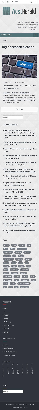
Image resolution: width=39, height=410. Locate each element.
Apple (14, 245)
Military (21, 266)
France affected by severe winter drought (18, 149)
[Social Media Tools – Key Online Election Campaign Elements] (19, 66)
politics (6, 273)
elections (27, 252)
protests (23, 273)
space (16, 280)
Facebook (19, 259)
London (6, 266)
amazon (6, 245)
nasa (28, 266)
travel (5, 283)
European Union (8, 259)
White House (24, 287)
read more (19, 109)
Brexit (5, 249)
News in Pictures (9, 325)
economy (18, 252)
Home (4, 40)
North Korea (14, 269)
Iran (27, 262)
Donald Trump (8, 252)
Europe (21, 256)
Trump (13, 283)
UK (5, 287)
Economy (7, 312)
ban (29, 245)
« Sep (4, 379)
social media (7, 280)
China (12, 249)
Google (6, 262)
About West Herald (9, 355)
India (20, 262)
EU (14, 256)
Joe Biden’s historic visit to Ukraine (16, 210)
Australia (22, 245)
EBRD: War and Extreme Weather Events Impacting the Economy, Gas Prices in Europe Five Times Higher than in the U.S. (20, 133)
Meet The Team (9, 348)
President (14, 273)
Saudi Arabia (7, 276)
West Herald (6, 35)
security (25, 276)
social (32, 276)
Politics (6, 315)
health (13, 262)
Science (6, 328)
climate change (22, 249)
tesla (33, 280)
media (14, 266)
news (5, 269)
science (17, 276)
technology (25, 280)
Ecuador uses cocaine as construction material (20, 216)
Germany (28, 259)
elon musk (7, 256)
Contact (6, 332)
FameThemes (23, 407)
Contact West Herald (10, 351)
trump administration (24, 283)
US (10, 287)
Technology (7, 322)
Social (6, 318)
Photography (24, 269)
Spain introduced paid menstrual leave (17, 230)
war (16, 287)
